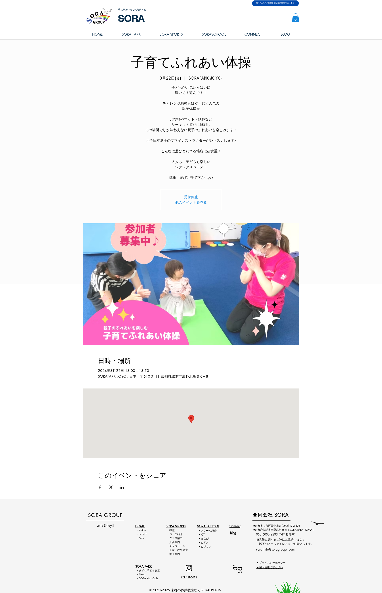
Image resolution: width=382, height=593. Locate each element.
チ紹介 (179, 534)
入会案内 (174, 542)
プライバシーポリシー (272, 562)
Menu (143, 574)
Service (143, 534)
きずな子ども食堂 (149, 570)
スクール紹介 (209, 530)
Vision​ (142, 530)
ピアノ (205, 542)
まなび (205, 538)
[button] (295, 17)
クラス (173, 538)
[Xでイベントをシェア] (111, 487)
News (142, 538)
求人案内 (174, 554)
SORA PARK (143, 566)
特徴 (172, 530)
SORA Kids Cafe (148, 578)
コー (172, 534)
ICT (203, 534)
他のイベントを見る (191, 202)
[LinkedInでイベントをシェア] (122, 487)
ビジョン (206, 546)
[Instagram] (189, 568)
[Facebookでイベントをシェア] (100, 487)
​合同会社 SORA (270, 514)
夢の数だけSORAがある (132, 9)
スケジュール (177, 546)
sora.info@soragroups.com (275, 549)
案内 (180, 538)
